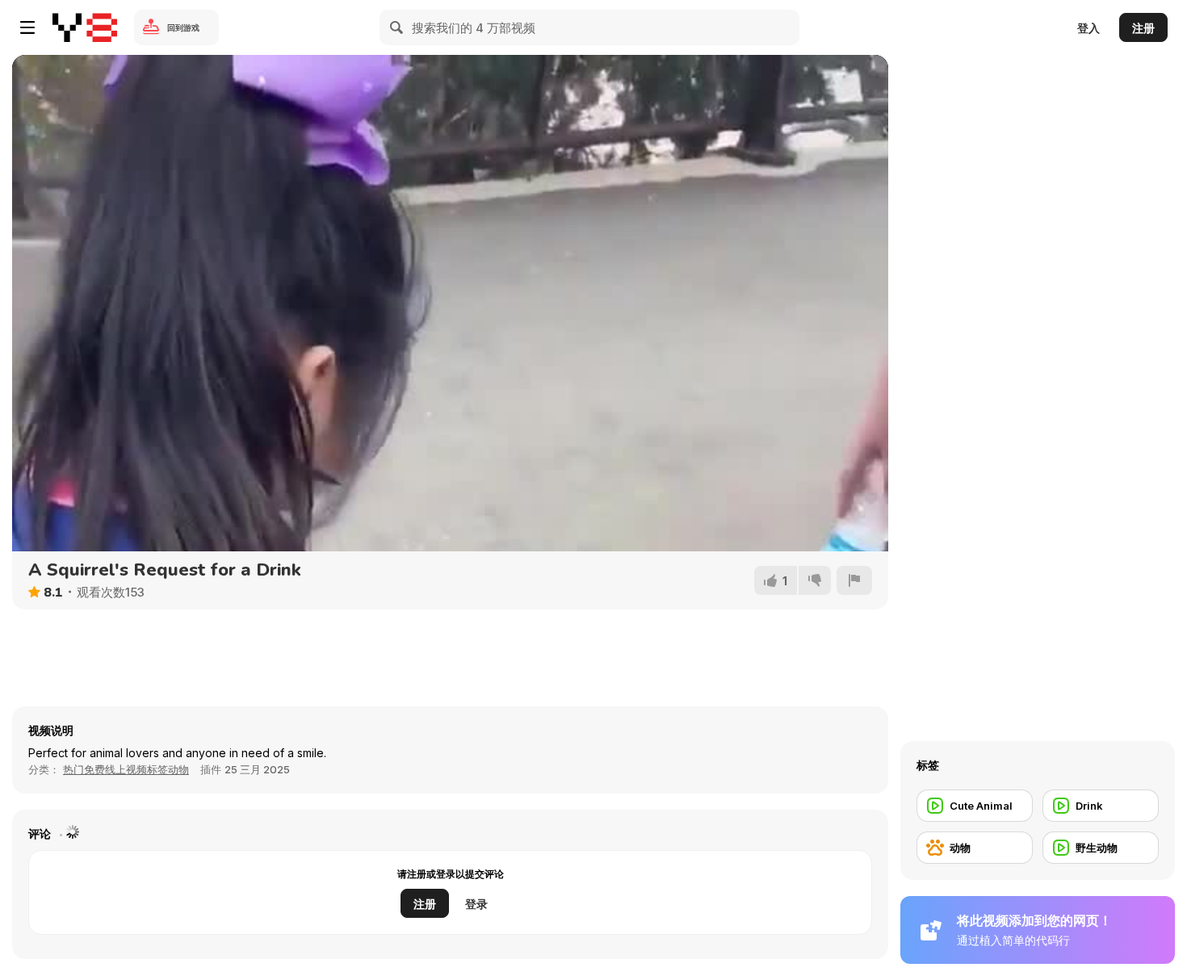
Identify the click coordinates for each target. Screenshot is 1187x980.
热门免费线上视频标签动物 (126, 769)
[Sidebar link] (27, 27)
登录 (476, 904)
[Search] (397, 27)
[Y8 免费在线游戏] (85, 27)
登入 (1088, 28)
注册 (1143, 28)
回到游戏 (183, 27)
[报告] (854, 580)
